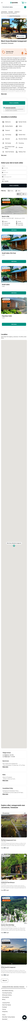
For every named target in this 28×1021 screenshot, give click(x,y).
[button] (10, 190)
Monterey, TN (4, 923)
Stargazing (5, 1011)
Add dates (14, 230)
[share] (21, 20)
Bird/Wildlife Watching (7, 990)
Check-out (4, 170)
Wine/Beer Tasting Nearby (8, 1017)
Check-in (3, 166)
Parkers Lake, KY (4, 881)
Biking (3, 999)
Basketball (4, 1019)
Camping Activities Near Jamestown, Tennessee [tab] (13, 986)
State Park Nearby (6, 1005)
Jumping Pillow (6, 1002)
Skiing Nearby (5, 997)
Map (25, 193)
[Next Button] (25, 206)
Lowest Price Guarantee (14, 16)
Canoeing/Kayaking (7, 992)
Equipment (4, 174)
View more (3, 155)
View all (5, 980)
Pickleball (4, 1007)
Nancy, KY (3, 838)
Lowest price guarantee (10, 107)
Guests (3, 179)
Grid (20, 193)
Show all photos (22, 36)
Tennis (3, 1014)
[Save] (24, 20)
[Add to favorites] (25, 813)
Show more (4, 94)
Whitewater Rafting (7, 995)
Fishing (4, 1009)
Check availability (14, 103)
